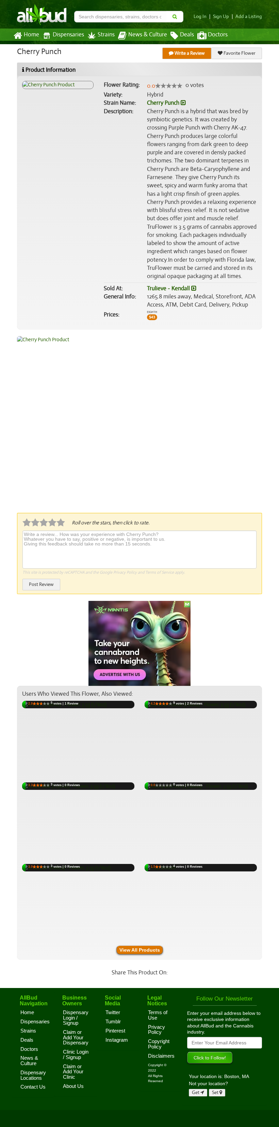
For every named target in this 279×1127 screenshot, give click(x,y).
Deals (187, 34)
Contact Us (33, 1087)
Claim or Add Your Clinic (73, 1072)
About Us (73, 1086)
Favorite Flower (239, 53)
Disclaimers (161, 1056)
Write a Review (189, 53)
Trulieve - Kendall (169, 288)
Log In (200, 16)
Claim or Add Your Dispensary (75, 1037)
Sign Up (221, 16)
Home (31, 34)
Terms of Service (159, 572)
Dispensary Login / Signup (75, 1018)
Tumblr (113, 1021)
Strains (106, 34)
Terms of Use (157, 1015)
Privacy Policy (125, 572)
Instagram (116, 1040)
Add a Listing (248, 16)
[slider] (168, 85)
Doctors (218, 34)
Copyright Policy (158, 1044)
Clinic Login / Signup (75, 1054)
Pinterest (115, 1031)
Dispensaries (68, 34)
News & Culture (147, 34)
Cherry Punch (164, 102)
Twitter (112, 1012)
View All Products (139, 950)
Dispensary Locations (33, 1075)
